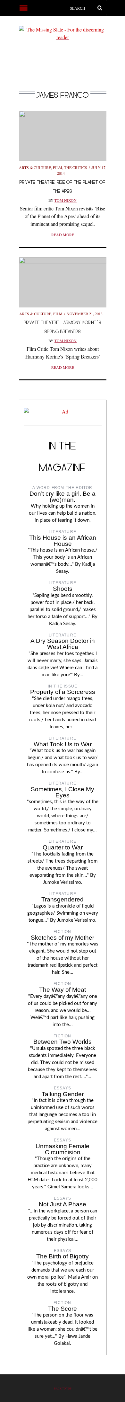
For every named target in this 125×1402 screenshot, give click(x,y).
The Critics (75, 167)
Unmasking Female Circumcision (62, 1149)
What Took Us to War (63, 744)
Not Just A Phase (62, 1204)
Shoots (62, 588)
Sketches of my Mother (62, 937)
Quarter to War (63, 847)
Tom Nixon (65, 200)
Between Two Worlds (62, 1041)
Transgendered (62, 899)
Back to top (62, 1388)
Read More (62, 234)
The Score (62, 1308)
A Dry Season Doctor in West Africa (62, 643)
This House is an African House (62, 540)
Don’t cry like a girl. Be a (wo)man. (62, 496)
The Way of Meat (62, 989)
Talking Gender (63, 1094)
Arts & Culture (35, 167)
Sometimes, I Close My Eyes (62, 792)
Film (57, 167)
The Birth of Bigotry (62, 1256)
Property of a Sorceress (62, 691)
